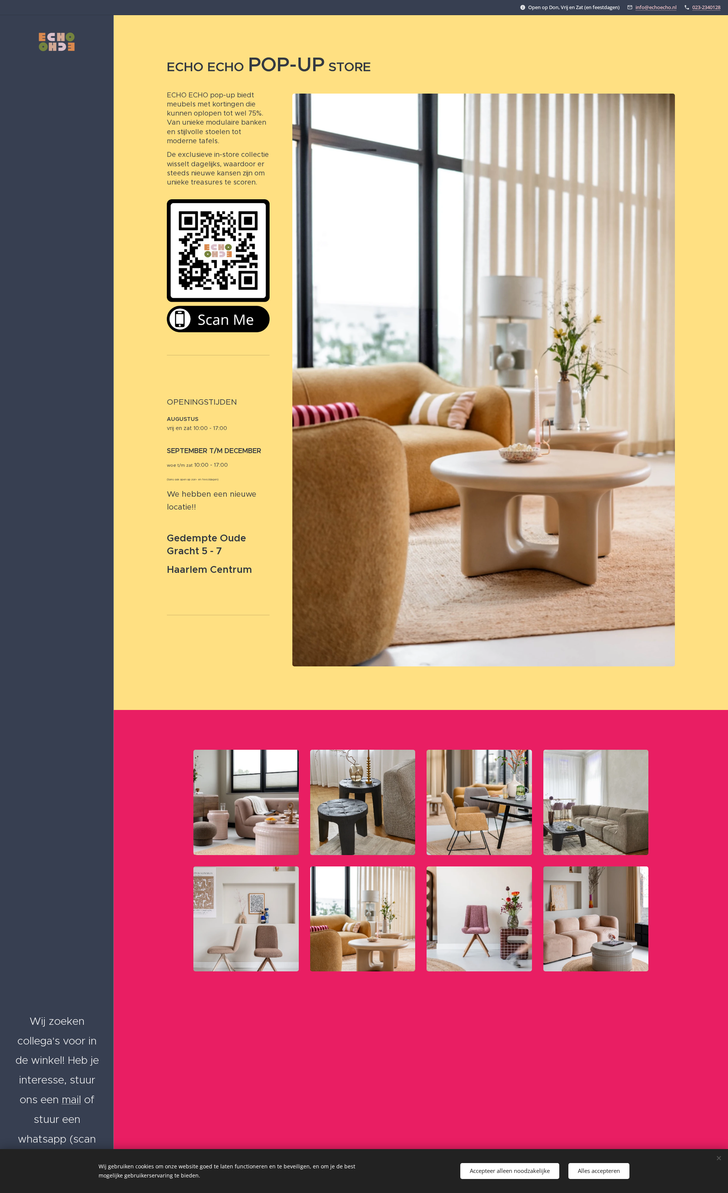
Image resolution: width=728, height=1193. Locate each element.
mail (71, 1099)
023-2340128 (706, 7)
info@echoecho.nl (655, 7)
